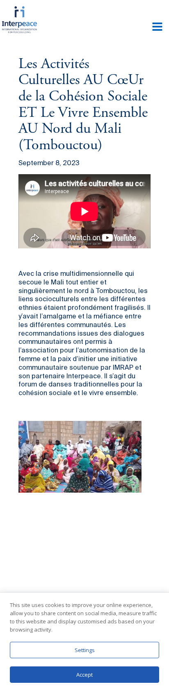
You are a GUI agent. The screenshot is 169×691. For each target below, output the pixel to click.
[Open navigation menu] (157, 27)
